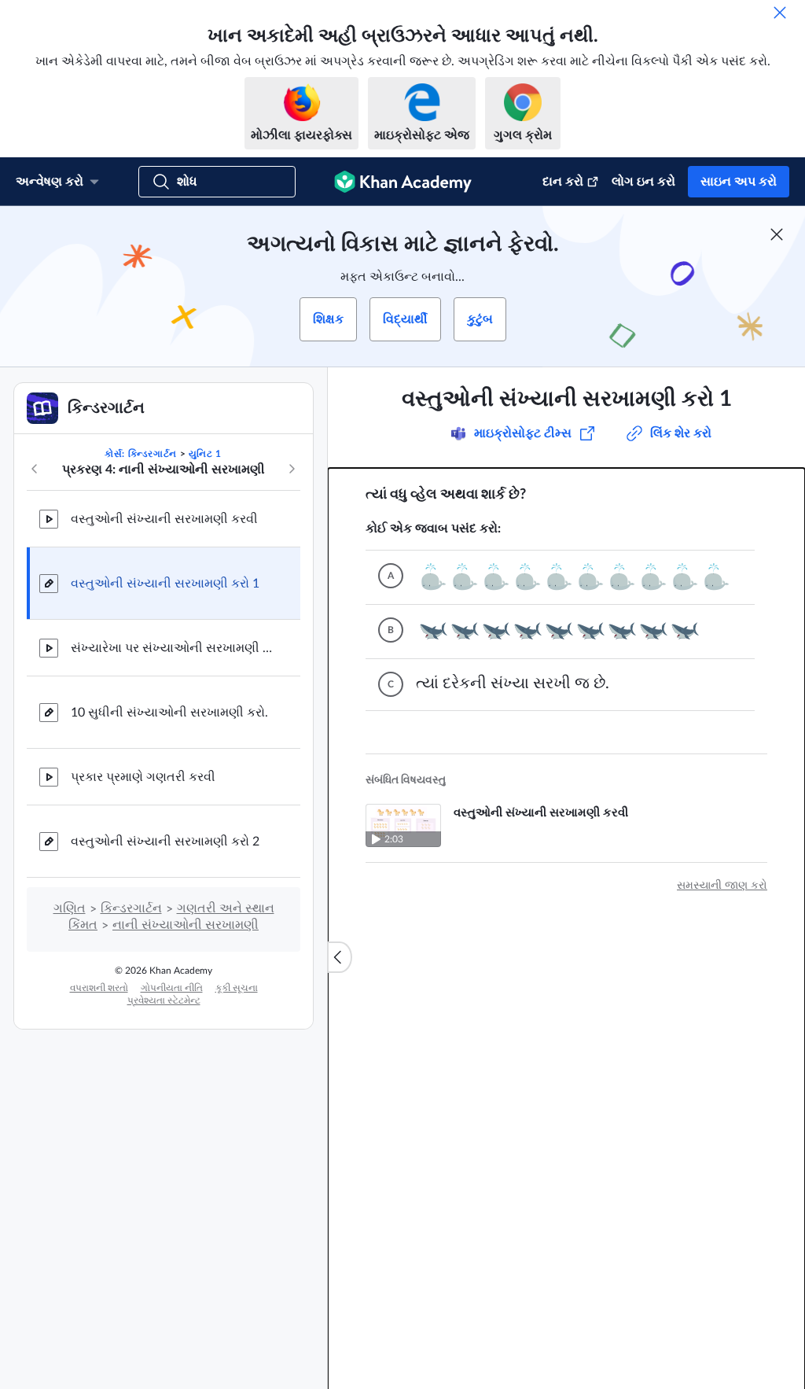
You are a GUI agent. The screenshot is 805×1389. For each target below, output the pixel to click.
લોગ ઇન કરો (643, 181)
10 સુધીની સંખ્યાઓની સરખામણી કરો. (169, 712)
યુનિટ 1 (205, 454)
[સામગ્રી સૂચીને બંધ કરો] (339, 957)
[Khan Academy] (403, 181)
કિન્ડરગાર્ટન (131, 908)
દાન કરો (562, 181)
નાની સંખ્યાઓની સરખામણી (185, 925)
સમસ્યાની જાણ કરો (722, 885)
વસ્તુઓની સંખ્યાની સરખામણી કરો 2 (165, 841)
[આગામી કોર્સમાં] (291, 468)
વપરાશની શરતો (99, 988)
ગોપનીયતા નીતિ (172, 988)
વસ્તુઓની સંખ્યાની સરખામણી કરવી (164, 519)
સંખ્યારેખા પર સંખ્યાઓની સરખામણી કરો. (173, 648)
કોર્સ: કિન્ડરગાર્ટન (141, 454)
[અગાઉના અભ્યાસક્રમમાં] (34, 468)
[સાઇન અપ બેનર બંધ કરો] (776, 234)
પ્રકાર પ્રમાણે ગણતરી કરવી (143, 777)
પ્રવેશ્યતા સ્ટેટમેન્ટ (163, 1000)
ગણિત (69, 908)
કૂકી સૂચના (236, 988)
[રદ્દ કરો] (779, 12)
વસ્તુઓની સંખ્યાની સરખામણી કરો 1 (165, 583)
